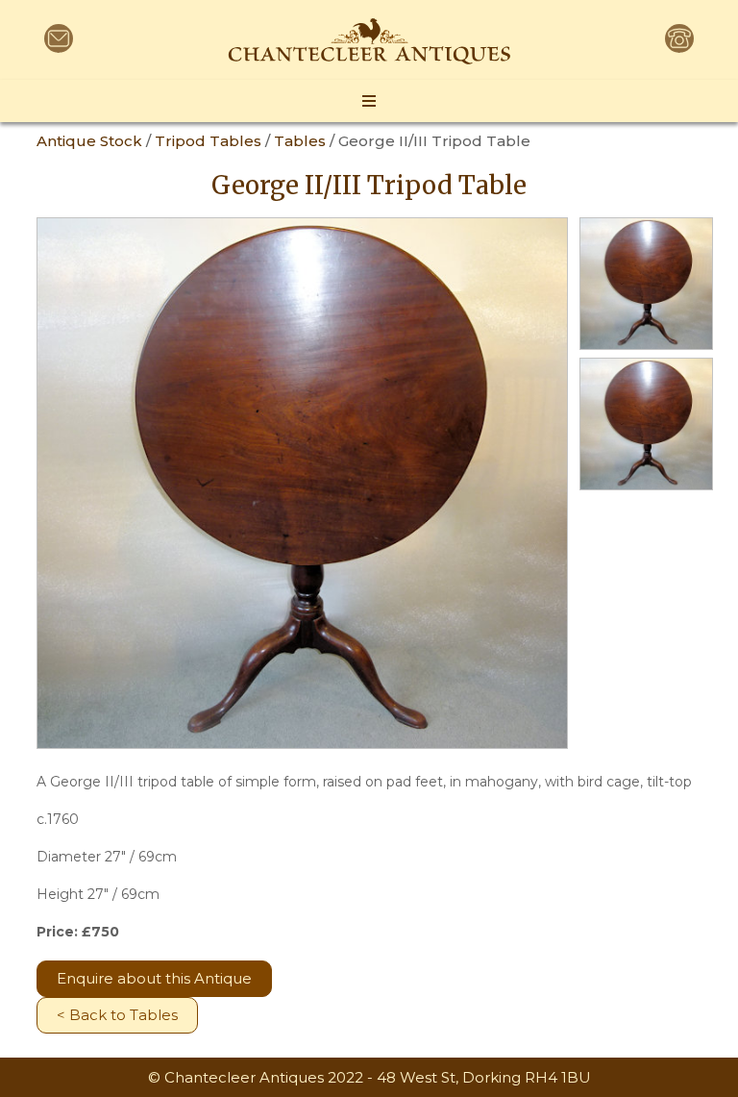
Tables (300, 141)
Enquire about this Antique (154, 978)
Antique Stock (89, 141)
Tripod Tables (208, 141)
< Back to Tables (117, 1015)
